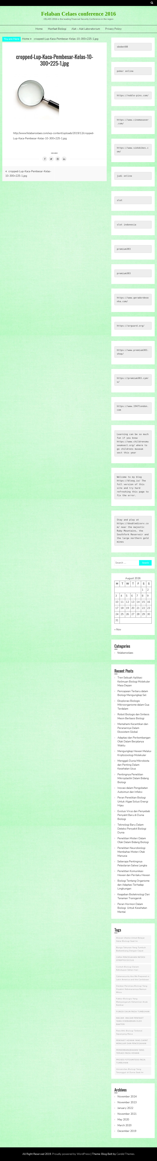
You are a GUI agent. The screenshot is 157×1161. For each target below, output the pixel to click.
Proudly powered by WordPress (71, 1154)
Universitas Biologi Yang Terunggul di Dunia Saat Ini (130, 1071)
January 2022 (125, 1108)
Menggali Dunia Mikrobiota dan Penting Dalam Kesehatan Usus (133, 764)
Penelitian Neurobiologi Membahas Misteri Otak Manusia (131, 852)
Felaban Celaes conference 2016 (78, 14)
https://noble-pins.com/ (133, 95)
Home (39, 29)
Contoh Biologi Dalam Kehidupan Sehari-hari (127, 968)
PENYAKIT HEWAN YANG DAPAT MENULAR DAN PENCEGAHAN (132, 1042)
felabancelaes (125, 653)
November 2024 (127, 1096)
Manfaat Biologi (57, 29)
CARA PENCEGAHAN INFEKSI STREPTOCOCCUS (130, 958)
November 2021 (127, 1114)
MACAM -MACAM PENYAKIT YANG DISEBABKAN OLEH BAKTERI (130, 1021)
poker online (125, 71)
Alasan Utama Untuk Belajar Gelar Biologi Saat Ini (130, 939)
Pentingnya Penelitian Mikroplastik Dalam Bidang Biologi (133, 778)
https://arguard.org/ (130, 325)
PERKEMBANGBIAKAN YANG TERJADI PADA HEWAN (130, 1051)
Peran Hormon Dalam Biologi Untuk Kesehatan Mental (132, 908)
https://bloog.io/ (128, 480)
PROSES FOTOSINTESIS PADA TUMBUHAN (131, 1061)
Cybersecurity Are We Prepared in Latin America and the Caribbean (132, 978)
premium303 (124, 249)
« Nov (117, 629)
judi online (124, 176)
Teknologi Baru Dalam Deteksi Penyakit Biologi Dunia (131, 828)
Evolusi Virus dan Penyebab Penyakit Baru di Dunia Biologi (133, 815)
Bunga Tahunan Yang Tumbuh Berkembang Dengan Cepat (131, 949)
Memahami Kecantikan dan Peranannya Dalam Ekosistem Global (132, 728)
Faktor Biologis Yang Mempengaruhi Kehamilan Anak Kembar (132, 1002)
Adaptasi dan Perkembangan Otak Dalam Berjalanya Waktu (133, 741)
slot (119, 200)
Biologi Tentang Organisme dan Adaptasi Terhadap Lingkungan (133, 884)
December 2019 (126, 1131)
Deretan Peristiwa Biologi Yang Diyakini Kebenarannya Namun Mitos (131, 989)
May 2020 (123, 1119)
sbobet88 (122, 46)
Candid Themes (125, 1154)
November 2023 (127, 1102)
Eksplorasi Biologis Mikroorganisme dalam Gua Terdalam (133, 705)
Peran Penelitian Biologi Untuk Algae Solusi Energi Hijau (132, 801)
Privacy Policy (113, 29)
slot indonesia (126, 224)
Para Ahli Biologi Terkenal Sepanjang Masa (129, 1032)
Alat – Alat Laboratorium (85, 29)
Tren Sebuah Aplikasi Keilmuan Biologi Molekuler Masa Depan (133, 681)
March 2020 (124, 1125)
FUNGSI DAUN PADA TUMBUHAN (132, 1011)
